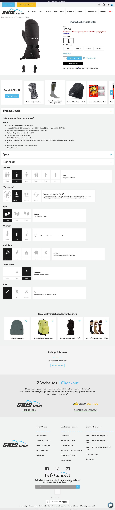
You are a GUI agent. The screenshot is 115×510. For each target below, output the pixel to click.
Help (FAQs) (66, 460)
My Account (41, 435)
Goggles (70, 11)
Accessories (91, 11)
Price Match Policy (69, 455)
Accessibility (92, 506)
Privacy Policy (23, 506)
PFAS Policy (83, 506)
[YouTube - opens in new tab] (68, 468)
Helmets (81, 11)
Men (41, 11)
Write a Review (57, 365)
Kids (56, 11)
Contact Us (66, 435)
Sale (110, 11)
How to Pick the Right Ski (97, 435)
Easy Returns (42, 450)
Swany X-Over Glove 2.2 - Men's (70, 338)
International (67, 445)
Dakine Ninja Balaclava (33, 102)
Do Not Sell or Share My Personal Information (53, 506)
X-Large (89, 48)
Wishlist (40, 455)
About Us (90, 459)
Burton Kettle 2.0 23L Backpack (43, 338)
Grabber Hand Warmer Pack (97, 102)
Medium (78, 48)
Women (48, 11)
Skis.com (8, 5)
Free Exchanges (43, 445)
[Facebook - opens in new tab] (47, 468)
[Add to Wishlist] (84, 58)
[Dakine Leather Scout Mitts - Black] (23, 68)
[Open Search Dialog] (99, 4)
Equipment (32, 11)
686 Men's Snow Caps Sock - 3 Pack (97, 338)
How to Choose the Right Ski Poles (98, 448)
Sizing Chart (66, 53)
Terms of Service (74, 506)
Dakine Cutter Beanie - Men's (76, 102)
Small (68, 48)
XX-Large (98, 48)
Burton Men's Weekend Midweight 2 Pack (55, 102)
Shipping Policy (68, 440)
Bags (62, 11)
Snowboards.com (26, 5)
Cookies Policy (33, 506)
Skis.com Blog (92, 454)
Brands (103, 11)
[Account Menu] (104, 4)
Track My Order (43, 440)
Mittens (27, 17)
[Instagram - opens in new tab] (57, 468)
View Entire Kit (91, 58)
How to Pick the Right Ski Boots (97, 441)
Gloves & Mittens (20, 17)
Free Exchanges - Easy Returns (57, 1)
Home (2, 17)
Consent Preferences (57, 498)
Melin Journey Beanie (17, 338)
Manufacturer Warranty (71, 450)
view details (66, 33)
